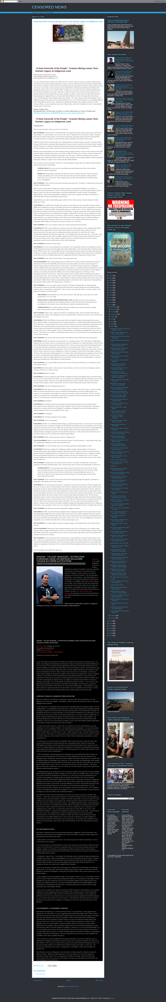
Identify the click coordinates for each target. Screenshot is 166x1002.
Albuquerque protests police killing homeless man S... (119, 329)
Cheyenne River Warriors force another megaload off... (118, 376)
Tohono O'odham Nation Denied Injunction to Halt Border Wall (118, 21)
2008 (110, 633)
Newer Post (38, 980)
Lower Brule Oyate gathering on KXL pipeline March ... (119, 484)
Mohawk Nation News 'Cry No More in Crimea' (118, 456)
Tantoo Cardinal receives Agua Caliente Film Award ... (118, 532)
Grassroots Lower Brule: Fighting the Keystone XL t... (119, 546)
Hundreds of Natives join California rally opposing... (118, 436)
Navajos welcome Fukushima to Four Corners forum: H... (119, 540)
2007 (110, 635)
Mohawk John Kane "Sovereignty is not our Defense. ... (119, 500)
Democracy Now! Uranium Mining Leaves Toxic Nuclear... (119, 473)
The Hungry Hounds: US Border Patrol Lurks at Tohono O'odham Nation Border (124, 100)
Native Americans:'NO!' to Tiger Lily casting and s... (119, 462)
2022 (110, 285)
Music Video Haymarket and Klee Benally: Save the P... (119, 504)
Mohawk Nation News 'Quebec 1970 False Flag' (118, 421)
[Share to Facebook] (54, 966)
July (112, 319)
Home (68, 980)
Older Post (99, 980)
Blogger (112, 998)
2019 (110, 292)
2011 (110, 626)
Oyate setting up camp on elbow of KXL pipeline (119, 488)
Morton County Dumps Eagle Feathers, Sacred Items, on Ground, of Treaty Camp (123, 166)
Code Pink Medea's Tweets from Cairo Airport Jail (119, 581)
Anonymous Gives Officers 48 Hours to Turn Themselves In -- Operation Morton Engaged (124, 73)
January (113, 618)
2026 (110, 275)
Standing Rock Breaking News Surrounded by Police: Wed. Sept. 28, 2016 (123, 139)
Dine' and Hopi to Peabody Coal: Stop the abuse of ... (119, 448)
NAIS (57, 78)
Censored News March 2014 (118, 459)
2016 (110, 300)
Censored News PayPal (117, 585)
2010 (110, 628)
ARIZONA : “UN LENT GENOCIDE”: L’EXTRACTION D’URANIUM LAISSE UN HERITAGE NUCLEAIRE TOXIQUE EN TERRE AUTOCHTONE (60, 559)
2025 (110, 278)
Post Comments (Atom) (72, 986)
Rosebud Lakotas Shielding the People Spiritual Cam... (119, 345)
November (114, 309)
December (114, 307)
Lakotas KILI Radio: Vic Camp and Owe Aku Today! (118, 368)
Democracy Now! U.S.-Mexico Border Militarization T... (118, 477)
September (114, 314)
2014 (110, 305)
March (113, 326)
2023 (110, 283)
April (112, 324)
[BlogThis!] (50, 966)
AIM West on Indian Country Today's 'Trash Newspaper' (118, 566)
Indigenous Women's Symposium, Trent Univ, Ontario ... (119, 452)
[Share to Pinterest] (56, 966)
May (112, 321)
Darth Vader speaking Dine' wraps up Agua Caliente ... (119, 528)
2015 (110, 302)
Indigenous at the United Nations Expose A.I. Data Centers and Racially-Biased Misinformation (124, 113)
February (113, 615)
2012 (110, 623)
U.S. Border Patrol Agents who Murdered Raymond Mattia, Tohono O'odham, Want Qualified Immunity (124, 60)
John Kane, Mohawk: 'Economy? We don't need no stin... (119, 558)
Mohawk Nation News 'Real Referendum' (118, 425)
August (113, 316)
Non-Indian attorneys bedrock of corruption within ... (119, 400)
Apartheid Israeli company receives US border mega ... (119, 592)
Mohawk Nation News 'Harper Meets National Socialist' (118, 396)
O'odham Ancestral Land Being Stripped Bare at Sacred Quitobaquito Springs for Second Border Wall (124, 87)
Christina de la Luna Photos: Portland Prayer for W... (118, 364)
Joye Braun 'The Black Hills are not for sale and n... (119, 403)
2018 (110, 295)
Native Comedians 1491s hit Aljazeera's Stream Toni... (118, 411)
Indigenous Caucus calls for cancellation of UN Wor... (118, 569)
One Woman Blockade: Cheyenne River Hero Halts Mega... (119, 432)
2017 (110, 297)
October (113, 311)
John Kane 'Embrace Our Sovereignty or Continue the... (119, 372)
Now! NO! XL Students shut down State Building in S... (119, 595)
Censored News (47, 650)
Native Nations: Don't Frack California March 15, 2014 (118, 496)
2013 (110, 621)
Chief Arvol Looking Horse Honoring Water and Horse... (119, 444)
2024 (110, 280)
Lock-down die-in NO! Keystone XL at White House (119, 607)
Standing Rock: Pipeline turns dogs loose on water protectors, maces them (124, 178)
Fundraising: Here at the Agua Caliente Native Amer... (118, 554)
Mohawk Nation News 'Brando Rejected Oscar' (118, 588)
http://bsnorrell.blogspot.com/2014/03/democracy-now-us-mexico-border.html (59, 113)
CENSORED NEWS (49, 7)
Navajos (51, 563)
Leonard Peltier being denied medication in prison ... (118, 481)
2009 (110, 630)
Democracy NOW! (95, 560)
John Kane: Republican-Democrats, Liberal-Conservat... (117, 416)
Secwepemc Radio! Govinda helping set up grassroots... (118, 573)
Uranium (77, 563)
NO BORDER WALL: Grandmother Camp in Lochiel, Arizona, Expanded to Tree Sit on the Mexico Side (124, 153)
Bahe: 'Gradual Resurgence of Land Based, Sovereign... (118, 512)
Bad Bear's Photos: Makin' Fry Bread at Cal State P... (118, 536)
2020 (110, 290)
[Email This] (49, 966)
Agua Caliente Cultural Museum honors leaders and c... (119, 520)
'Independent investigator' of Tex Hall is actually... (119, 440)
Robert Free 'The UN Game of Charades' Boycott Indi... (118, 562)
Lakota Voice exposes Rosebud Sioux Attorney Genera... (119, 388)
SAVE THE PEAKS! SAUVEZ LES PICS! (64, 563)
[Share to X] (52, 966)
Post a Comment (40, 974)
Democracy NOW (41, 646)
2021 (110, 287)
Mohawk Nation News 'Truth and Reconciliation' (119, 352)
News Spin (113, 466)
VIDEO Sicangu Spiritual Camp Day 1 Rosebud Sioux (119, 333)
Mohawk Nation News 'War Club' (119, 543)
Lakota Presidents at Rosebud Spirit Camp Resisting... (118, 348)
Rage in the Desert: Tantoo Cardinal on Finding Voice (118, 550)
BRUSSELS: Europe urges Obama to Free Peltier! (117, 384)
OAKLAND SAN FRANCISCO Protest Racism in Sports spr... (119, 392)
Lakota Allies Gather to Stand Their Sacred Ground (118, 469)
